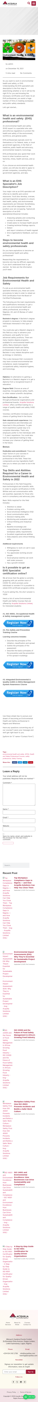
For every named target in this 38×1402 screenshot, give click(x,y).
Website (6, 826)
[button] (33, 3)
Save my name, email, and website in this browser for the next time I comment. (17, 837)
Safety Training (17, 758)
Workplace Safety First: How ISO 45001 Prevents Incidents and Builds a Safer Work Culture (24, 1106)
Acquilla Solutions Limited (22, 603)
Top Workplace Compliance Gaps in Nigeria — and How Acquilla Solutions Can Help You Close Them (24, 883)
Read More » (18, 894)
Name (6, 809)
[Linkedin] (20, 1381)
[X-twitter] (17, 1381)
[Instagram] (24, 1381)
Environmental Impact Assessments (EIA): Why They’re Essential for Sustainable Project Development (24, 957)
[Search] (32, 865)
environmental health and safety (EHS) (16, 754)
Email (5, 817)
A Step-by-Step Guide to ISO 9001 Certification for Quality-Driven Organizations (23, 1251)
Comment (7, 783)
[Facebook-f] (13, 1381)
